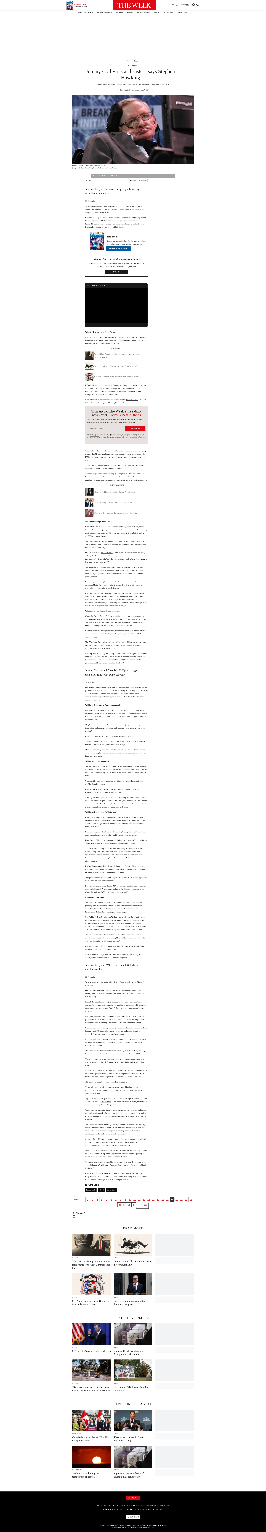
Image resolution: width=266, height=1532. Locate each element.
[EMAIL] (74, 1216)
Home (129, 61)
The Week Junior (168, 12)
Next (145, 1205)
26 (129, 1204)
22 (186, 1199)
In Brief (101, 1190)
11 (135, 1199)
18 (167, 1199)
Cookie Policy (165, 1506)
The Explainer (88, 12)
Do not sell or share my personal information (143, 1509)
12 (139, 1199)
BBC (103, 736)
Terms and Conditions (136, 1506)
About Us (98, 1506)
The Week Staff (125, 90)
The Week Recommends (104, 12)
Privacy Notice (94, 436)
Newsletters (119, 12)
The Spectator (126, 889)
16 (158, 1199)
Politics (136, 61)
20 (177, 1199)
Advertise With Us (110, 1509)
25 (124, 1204)
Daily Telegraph (109, 866)
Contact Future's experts (114, 1506)
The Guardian (90, 544)
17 (163, 1199)
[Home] (80, 13)
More (155, 12)
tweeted (95, 1090)
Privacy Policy (152, 1506)
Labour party (90, 1190)
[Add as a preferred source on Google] (133, 1517)
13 (144, 1199)
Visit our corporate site (159, 1525)
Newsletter (144, 180)
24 (120, 1204)
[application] (116, 305)
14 (149, 1199)
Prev (76, 1199)
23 (191, 1199)
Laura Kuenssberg (119, 798)
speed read (133, 65)
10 (130, 1199)
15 (153, 1199)
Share (90, 180)
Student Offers (182, 12)
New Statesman (107, 553)
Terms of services (114, 434)
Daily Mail (93, 1124)
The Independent (103, 840)
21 (181, 1199)
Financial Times (132, 400)
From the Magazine (143, 12)
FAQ (120, 1509)
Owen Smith (111, 1190)
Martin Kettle (98, 585)
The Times (89, 541)
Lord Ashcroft (98, 878)
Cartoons (130, 12)
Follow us (133, 180)
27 (134, 1204)
